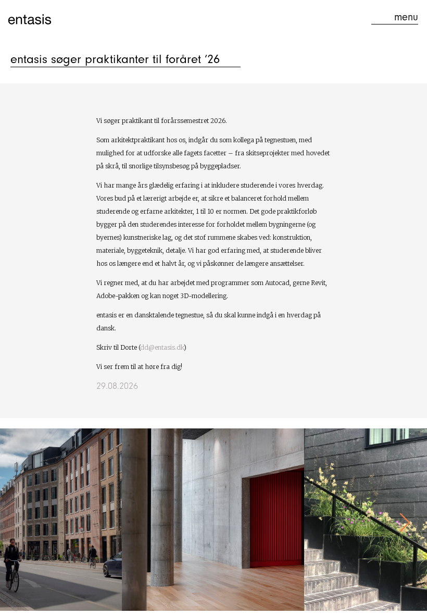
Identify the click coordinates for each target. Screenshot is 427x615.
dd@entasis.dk (162, 347)
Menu (406, 17)
